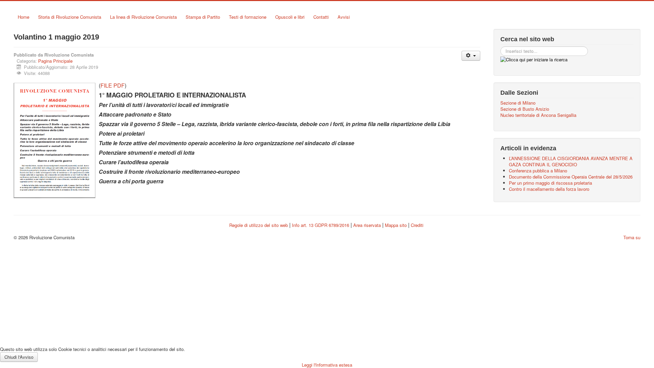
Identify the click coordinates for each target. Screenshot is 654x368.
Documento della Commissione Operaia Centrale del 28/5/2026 (571, 176)
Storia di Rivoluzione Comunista (69, 17)
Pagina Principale (55, 61)
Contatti (321, 17)
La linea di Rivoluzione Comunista (143, 17)
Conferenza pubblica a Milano (538, 170)
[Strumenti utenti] (471, 56)
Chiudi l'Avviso (18, 357)
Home (23, 17)
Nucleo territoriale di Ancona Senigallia (538, 115)
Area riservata (367, 225)
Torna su (631, 237)
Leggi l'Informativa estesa (327, 365)
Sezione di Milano (517, 103)
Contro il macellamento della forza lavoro (549, 189)
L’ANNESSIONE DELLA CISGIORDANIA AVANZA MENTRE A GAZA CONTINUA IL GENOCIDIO (571, 161)
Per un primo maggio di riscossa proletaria (550, 183)
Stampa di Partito (203, 17)
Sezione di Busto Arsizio (524, 109)
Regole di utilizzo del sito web (258, 225)
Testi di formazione (247, 17)
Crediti (417, 225)
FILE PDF (112, 85)
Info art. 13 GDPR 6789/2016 (320, 225)
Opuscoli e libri (290, 17)
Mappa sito (396, 225)
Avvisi (344, 17)
